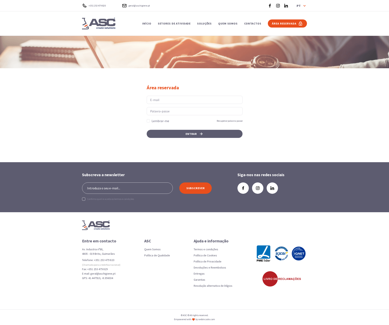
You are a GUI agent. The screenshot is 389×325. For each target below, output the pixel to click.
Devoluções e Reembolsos (210, 267)
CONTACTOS (252, 23)
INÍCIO (146, 23)
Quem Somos (152, 249)
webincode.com (206, 319)
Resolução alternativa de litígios (213, 286)
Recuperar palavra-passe (230, 120)
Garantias (199, 279)
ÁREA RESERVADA (284, 23)
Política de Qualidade (157, 255)
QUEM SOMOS (228, 23)
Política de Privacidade (207, 261)
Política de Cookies (205, 255)
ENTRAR (191, 134)
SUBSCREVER (195, 188)
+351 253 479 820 (104, 260)
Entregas (199, 273)
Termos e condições (206, 249)
